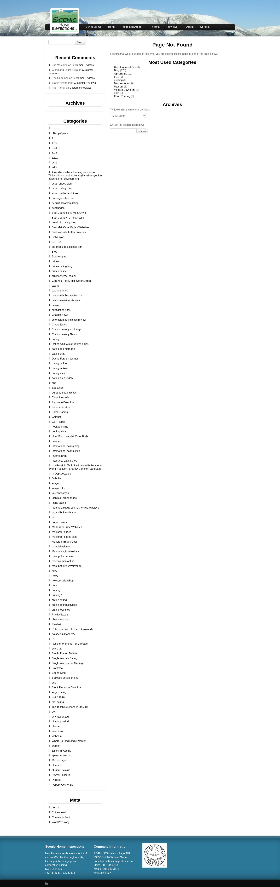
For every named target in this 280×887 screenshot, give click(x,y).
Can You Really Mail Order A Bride (72, 280)
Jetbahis (57, 478)
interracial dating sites (64, 460)
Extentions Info (60, 397)
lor (53, 517)
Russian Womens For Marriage (70, 643)
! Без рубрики (60, 133)
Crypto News (59, 324)
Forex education (61, 407)
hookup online (60, 426)
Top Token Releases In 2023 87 (70, 707)
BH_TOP (57, 242)
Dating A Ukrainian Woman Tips (70, 344)
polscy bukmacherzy (63, 634)
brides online (59, 271)
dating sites (58, 373)
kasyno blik (58, 488)
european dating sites (64, 392)
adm (54, 167)
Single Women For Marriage (68, 663)
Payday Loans (60, 614)
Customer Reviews (83, 65)
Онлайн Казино (61, 770)
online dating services (64, 604)
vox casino (58, 731)
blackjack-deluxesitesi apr (67, 246)
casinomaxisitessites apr (66, 300)
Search (80, 42)
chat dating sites (61, 310)
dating (55, 339)
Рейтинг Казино (61, 775)
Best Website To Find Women (69, 232)
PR (54, 639)
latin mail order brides (64, 498)
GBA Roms (58, 421)
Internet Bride (59, 455)
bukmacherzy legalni (64, 276)
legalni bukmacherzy (64, 512)
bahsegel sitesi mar (63, 198)
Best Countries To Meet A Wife (69, 212)
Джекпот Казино (61, 750)
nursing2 (57, 595)
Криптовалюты (61, 755)
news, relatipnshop (63, 580)
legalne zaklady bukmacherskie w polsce (75, 507)
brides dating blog (62, 266)
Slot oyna (57, 668)
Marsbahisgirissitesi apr (65, 551)
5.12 (54, 152)
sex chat (56, 648)
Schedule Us (94, 26)
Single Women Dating (64, 658)
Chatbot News (60, 314)
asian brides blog (62, 183)
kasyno (56, 483)
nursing (56, 590)
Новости (57, 765)
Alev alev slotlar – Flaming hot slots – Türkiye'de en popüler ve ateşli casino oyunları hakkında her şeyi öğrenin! (75, 175)
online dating (59, 600)
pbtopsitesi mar (60, 619)
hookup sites (59, 431)
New (54, 570)
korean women (60, 493)
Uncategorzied (60, 721)
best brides (58, 208)
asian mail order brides (65, 193)
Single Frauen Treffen (64, 653)
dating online (59, 363)
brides (55, 261)
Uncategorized (60, 716)
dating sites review (62, 378)
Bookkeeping (59, 256)
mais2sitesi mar (61, 546)
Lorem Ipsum (59, 522)
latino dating (59, 502)
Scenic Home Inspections (64, 846)
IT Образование (61, 473)
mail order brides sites (64, 536)
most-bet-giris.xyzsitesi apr (67, 566)
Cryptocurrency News (64, 334)
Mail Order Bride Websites (67, 527)
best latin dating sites (64, 222)
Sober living (59, 673)
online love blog (61, 609)
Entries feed (59, 812)
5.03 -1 (56, 148)
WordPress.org (60, 822)
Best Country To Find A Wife (68, 217)
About (190, 26)
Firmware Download (63, 402)
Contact (205, 26)
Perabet (56, 624)
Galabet (56, 417)
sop (54, 682)
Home (111, 26)
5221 (55, 157)
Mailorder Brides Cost (64, 541)
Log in (55, 807)
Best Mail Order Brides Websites (70, 227)
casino (55, 285)
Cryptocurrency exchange (66, 329)
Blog (54, 251)
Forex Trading (60, 412)
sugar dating (59, 692)
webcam (57, 736)
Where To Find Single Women (69, 741)
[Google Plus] (46, 883)
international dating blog (66, 446)
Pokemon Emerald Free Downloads (72, 629)
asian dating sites (62, 188)
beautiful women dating (65, 203)
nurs (54, 585)
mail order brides (61, 532)
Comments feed (61, 817)
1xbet (55, 143)
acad (55, 162)
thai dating (58, 702)
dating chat (58, 353)
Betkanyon (58, 237)
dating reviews (60, 368)
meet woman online (63, 561)
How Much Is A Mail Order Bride (70, 436)
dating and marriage (63, 349)
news (55, 575)
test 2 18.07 (58, 697)
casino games (60, 290)
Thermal (155, 26)
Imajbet (56, 441)
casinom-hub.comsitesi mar (67, 295)
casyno (56, 305)
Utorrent (56, 726)
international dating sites (66, 451)
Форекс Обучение (62, 784)
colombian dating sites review (69, 319)
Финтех (56, 779)
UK (54, 711)
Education (58, 387)
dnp (54, 383)
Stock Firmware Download (67, 687)
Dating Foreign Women (65, 358)
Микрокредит (60, 760)
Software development (65, 677)
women (56, 745)
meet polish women (63, 556)
